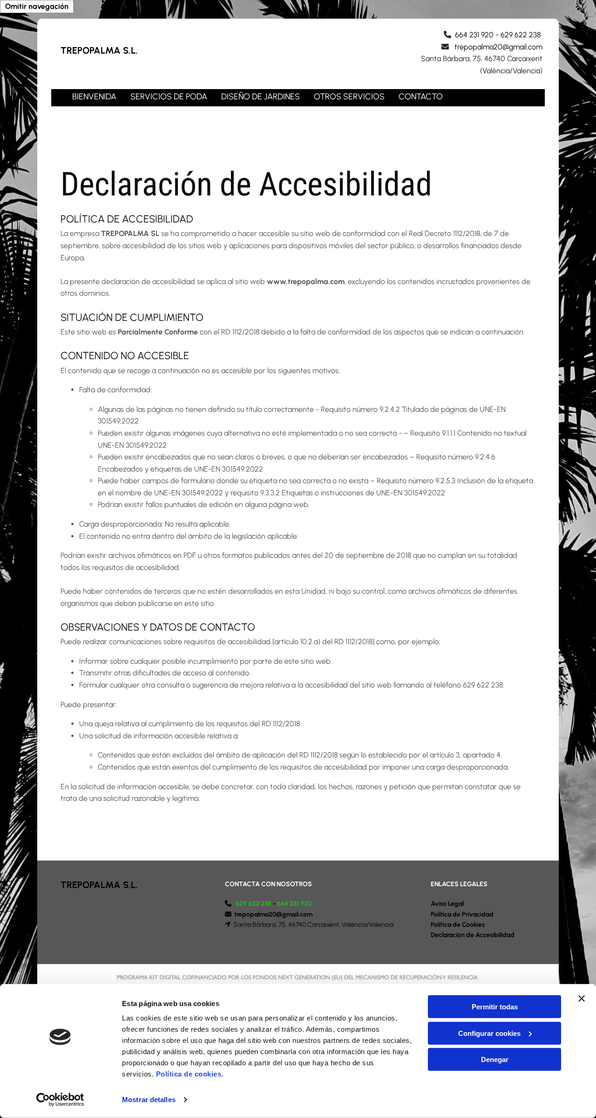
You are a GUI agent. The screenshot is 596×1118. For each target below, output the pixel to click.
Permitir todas (495, 1007)
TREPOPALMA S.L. (99, 50)
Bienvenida (94, 96)
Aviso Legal (447, 904)
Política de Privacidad (462, 914)
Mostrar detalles (149, 1100)
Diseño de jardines (260, 96)
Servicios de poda (168, 96)
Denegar (494, 1059)
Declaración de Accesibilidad (473, 935)
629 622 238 (521, 34)
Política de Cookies (458, 925)
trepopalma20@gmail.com (498, 46)
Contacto (421, 96)
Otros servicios (349, 96)
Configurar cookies (489, 1033)
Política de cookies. (190, 1074)
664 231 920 (474, 34)
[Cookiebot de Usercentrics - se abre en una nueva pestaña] (60, 1100)
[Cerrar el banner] (581, 998)
